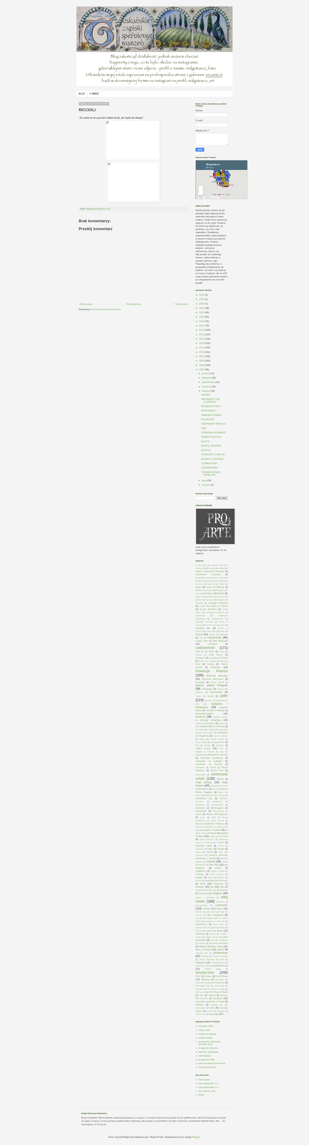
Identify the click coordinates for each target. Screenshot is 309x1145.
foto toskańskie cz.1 (208, 1083)
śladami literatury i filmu (211, 946)
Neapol (213, 833)
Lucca (207, 745)
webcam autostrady (208, 1052)
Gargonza (221, 689)
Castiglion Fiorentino (204, 622)
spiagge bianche (211, 937)
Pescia (198, 852)
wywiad (210, 1011)
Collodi (221, 652)
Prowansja (218, 884)
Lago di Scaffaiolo (220, 736)
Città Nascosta (220, 641)
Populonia (220, 878)
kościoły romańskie (210, 720)
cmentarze (212, 644)
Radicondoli (211, 890)
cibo (201, 638)
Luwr (221, 748)
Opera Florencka (207, 839)
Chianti (199, 634)
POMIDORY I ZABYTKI (213, 454)
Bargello (209, 587)
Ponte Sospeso (217, 874)
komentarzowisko (204, 713)
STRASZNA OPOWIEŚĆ (213, 432)
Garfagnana (206, 689)
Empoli (224, 658)
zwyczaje (213, 1014)
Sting (213, 940)
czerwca (206, 484)
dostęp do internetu (208, 1048)
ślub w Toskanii (203, 949)
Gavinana (199, 692)
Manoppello (200, 767)
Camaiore (221, 600)
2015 (202, 334)
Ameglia (212, 568)
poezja (218, 868)
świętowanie (220, 952)
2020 (202, 312)
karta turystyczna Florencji (211, 1063)
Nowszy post (86, 304)
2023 (202, 303)
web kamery (204, 1055)
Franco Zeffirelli (217, 682)
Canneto (202, 606)
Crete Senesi (216, 655)
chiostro (212, 635)
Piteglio (225, 862)
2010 (202, 356)
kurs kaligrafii (202, 726)
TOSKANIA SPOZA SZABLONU (210, 473)
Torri (223, 963)
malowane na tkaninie (217, 755)
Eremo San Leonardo (207, 661)
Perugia (220, 849)
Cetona (209, 631)
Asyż (218, 581)
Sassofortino (220, 928)
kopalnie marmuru (220, 717)
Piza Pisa (213, 864)
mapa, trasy (204, 1030)
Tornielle (214, 963)
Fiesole (210, 664)
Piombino (199, 862)
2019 (202, 316)
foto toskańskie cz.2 (208, 1087)
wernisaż (214, 1005)
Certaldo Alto (203, 628)
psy (212, 886)
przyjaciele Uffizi (206, 1059)
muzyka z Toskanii (211, 830)
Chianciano (220, 631)
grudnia (206, 373)
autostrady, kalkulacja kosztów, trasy (209, 1043)
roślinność (221, 905)
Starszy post (181, 304)
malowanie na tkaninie (209, 764)
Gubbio (198, 696)
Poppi (210, 878)
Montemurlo (217, 802)
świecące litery (202, 953)
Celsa (222, 625)
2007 (202, 369)
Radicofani (200, 890)
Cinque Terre (202, 641)
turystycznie (205, 972)
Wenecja (200, 1005)
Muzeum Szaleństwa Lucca (206, 827)
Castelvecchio (217, 619)
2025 (202, 299)
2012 (202, 347)
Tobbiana (200, 962)
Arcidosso (199, 581)
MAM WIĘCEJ (208, 410)
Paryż (210, 849)
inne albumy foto (206, 1091)
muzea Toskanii (217, 821)
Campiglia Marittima (218, 603)
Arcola (209, 581)
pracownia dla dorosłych (216, 880)
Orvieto (220, 842)
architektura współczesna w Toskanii (210, 578)
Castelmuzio (200, 616)
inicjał (210, 696)
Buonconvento (219, 597)
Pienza (209, 852)
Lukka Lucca (203, 748)
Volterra (211, 995)
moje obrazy (204, 782)
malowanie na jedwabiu (209, 761)
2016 (202, 330)
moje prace (204, 1079)
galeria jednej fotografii (212, 685)
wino (212, 1007)
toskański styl (221, 965)
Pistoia (211, 861)
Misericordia (200, 775)
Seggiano (209, 931)
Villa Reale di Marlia (218, 992)
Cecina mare (211, 625)
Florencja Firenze (212, 671)
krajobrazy (200, 723)
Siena (220, 930)
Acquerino (215, 565)
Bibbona (220, 587)
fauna (222, 661)
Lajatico (202, 739)
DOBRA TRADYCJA (211, 437)
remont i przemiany (205, 897)
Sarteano (199, 928)
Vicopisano (219, 982)
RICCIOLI (206, 450)
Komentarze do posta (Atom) (106, 309)
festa (198, 664)
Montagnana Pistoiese (219, 786)
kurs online (200, 730)
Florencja (215, 667)
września (206, 386)
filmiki (201, 1095)
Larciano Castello (217, 739)
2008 (202, 365)
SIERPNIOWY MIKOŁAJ (213, 423)
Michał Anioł (217, 770)
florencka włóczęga (217, 675)
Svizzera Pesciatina (218, 943)
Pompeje (200, 874)
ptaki (222, 887)
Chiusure (224, 634)
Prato (203, 883)
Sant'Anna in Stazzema (214, 921)
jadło (224, 696)
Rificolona (220, 902)
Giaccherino (216, 692)
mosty (202, 817)
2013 (202, 343)
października (208, 382)
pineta (222, 858)
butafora (199, 600)
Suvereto (202, 943)
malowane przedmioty (212, 758)
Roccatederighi (201, 905)
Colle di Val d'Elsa (205, 651)
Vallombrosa (219, 980)
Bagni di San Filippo (215, 584)
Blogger (196, 1137)
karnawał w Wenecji (215, 710)
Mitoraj (220, 779)
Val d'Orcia (222, 976)
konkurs (200, 716)
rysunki (206, 908)
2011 (202, 352)
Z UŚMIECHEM (209, 463)
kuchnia (222, 723)
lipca (204, 480)
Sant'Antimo (201, 924)
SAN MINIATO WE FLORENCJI (210, 400)
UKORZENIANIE (209, 467)
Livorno (221, 742)
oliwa (225, 836)
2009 (202, 360)
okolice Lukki (214, 836)
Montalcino (203, 789)
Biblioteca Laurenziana (204, 590)
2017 (202, 325)
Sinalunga (200, 934)
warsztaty (217, 998)
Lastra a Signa (201, 742)
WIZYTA (205, 441)
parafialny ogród (204, 846)
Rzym (219, 908)
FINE (203, 428)
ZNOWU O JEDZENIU (212, 459)
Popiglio (199, 877)
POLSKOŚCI (207, 419)
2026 (202, 295)
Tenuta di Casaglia (220, 956)
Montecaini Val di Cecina (215, 795)
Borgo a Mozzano (203, 597)
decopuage (213, 658)
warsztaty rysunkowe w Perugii (210, 1001)
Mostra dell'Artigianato (217, 814)
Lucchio (219, 745)
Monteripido (201, 811)
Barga (198, 587)
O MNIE (94, 94)
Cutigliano (200, 658)
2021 (202, 308)
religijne (217, 893)
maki (222, 752)
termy (222, 959)
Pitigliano (201, 865)
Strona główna (133, 304)
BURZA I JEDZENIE (211, 445)
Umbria (208, 976)
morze (198, 814)
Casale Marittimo (208, 609)
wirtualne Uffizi (205, 1026)
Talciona (205, 956)
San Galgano (215, 912)
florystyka (200, 682)
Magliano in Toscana (205, 752)
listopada (207, 377)
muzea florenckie (207, 1067)
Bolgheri (209, 593)
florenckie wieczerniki (212, 679)
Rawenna (203, 893)
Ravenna (224, 890)
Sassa (208, 928)
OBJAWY (205, 394)
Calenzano (210, 600)
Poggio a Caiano (218, 871)
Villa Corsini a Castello (216, 989)
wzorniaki (220, 1011)
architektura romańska (208, 574)
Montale (215, 789)
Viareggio (207, 983)
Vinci (201, 995)
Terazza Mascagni (207, 959)
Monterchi (200, 808)
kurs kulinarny (218, 726)
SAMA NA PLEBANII (211, 415)
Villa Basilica (201, 986)
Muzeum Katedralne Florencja (210, 824)
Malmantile (200, 755)
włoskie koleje (205, 1037)
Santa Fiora (218, 924)
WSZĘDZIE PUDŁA (211, 406)
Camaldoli (199, 603)
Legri (212, 742)
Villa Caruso (215, 986)
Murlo (214, 817)
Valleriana (205, 979)
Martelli (213, 767)
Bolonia (220, 593)
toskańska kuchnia (203, 966)
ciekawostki (214, 637)
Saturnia (199, 931)
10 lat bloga (201, 565)
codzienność (205, 648)
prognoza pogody (207, 1034)
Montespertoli (218, 811)
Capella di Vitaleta (219, 606)
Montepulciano (217, 805)
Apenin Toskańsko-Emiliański (210, 571)
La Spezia (211, 730)
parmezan (199, 849)
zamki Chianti (201, 1014)
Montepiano (200, 805)
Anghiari (222, 568)
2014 (202, 338)
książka (211, 723)
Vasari (198, 983)
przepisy (200, 886)
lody (197, 745)
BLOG (82, 94)
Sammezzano (201, 912)
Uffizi (198, 976)
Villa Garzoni (201, 992)
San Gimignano (215, 915)
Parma (221, 846)
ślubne (220, 949)
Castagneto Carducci (215, 612)
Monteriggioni (217, 808)
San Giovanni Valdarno (205, 918)
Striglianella (223, 940)
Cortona (199, 655)
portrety (199, 881)
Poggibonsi (201, 871)
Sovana (213, 934)
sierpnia (206, 391)
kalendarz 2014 (211, 700)
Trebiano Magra (212, 969)
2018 (202, 321)
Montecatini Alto (204, 798)
